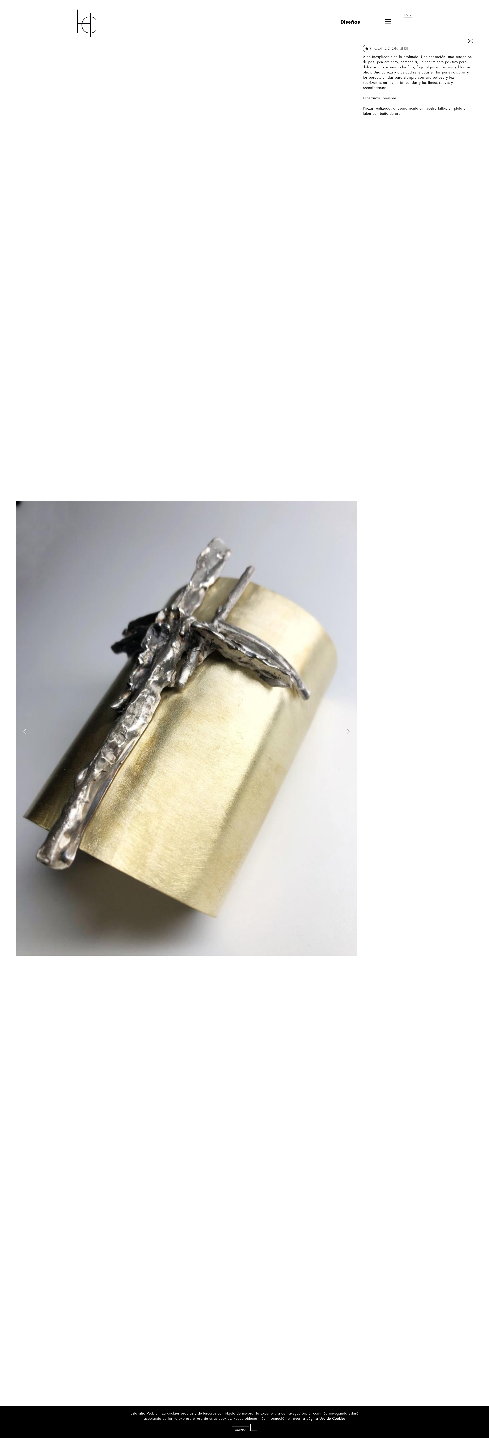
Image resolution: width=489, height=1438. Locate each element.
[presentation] (25, 731)
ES (406, 15)
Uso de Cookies (332, 1418)
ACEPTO (240, 1430)
